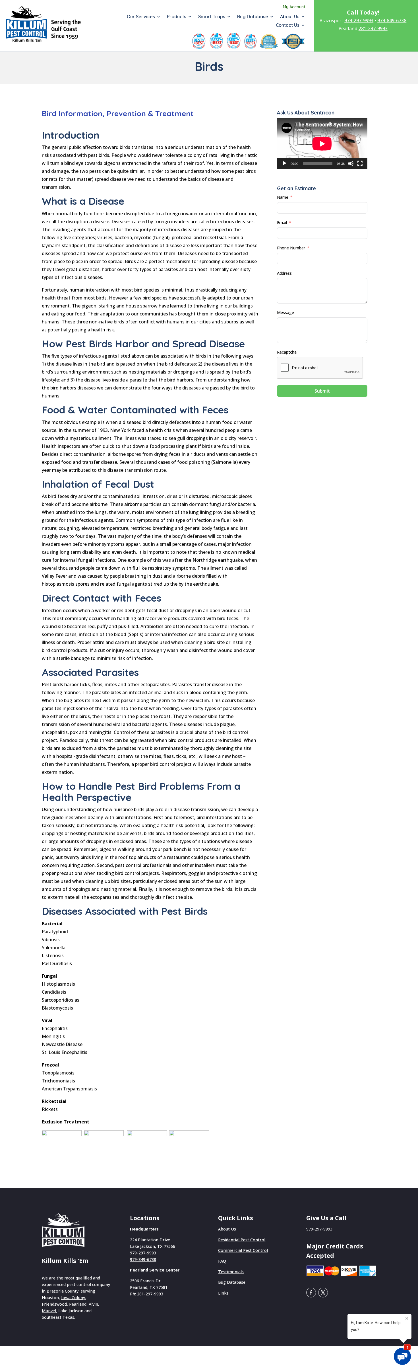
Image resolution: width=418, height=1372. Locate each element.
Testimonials (231, 1271)
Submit (322, 391)
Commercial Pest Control (243, 1250)
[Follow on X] (323, 1292)
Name (282, 197)
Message (285, 312)
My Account (294, 6)
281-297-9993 (373, 28)
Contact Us (287, 25)
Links (223, 1293)
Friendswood (54, 1304)
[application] (322, 143)
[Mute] (351, 163)
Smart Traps (211, 17)
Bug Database (252, 17)
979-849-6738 (391, 20)
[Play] (284, 163)
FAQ (222, 1261)
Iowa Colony (73, 1297)
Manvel (49, 1310)
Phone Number (291, 248)
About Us (289, 17)
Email (282, 222)
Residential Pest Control (241, 1239)
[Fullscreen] (360, 163)
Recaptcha (287, 352)
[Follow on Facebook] (311, 1292)
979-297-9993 (358, 20)
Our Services (141, 17)
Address (284, 273)
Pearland (77, 1304)
